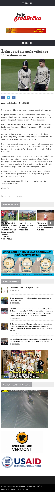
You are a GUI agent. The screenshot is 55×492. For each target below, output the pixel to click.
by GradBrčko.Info (10, 103)
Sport (19, 196)
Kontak (12, 489)
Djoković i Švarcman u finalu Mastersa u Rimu (45, 226)
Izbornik (28, 3)
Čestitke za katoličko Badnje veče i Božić (24, 288)
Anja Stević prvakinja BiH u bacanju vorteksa (27, 226)
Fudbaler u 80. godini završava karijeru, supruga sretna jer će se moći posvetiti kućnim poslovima (9, 231)
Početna (4, 489)
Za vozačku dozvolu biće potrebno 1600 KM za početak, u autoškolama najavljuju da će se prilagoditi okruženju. (31, 340)
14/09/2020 (24, 103)
